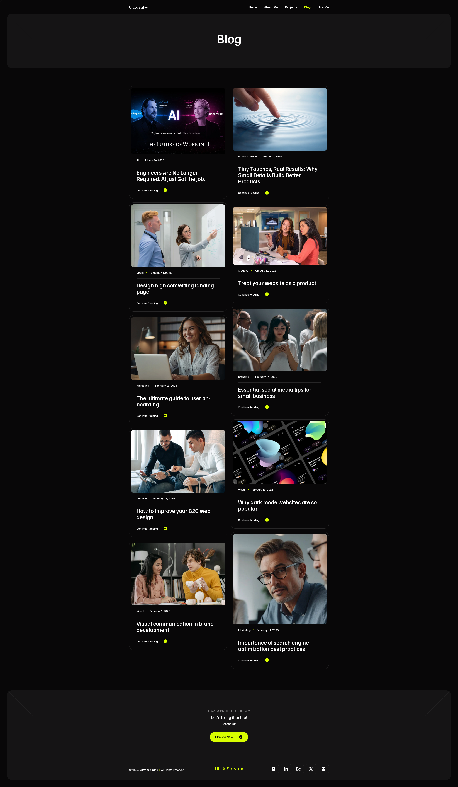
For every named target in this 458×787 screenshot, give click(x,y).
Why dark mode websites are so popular (277, 505)
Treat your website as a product (277, 282)
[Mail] (323, 769)
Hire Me (323, 7)
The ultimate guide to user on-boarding (173, 401)
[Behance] (298, 769)
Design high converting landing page (175, 288)
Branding (243, 377)
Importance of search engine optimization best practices (273, 645)
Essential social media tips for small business (274, 392)
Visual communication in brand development (175, 626)
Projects (291, 7)
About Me (271, 7)
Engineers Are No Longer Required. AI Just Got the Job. (171, 175)
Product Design (247, 156)
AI (138, 160)
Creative (243, 270)
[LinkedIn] (286, 769)
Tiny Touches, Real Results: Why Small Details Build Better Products (278, 175)
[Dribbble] (311, 769)
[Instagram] (273, 769)
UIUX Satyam (140, 7)
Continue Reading (147, 190)
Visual (140, 273)
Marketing (143, 385)
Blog (307, 7)
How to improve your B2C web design (174, 513)
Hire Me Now (224, 737)
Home (253, 7)
